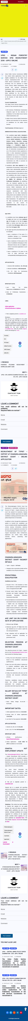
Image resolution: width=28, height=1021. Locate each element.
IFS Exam (6, 342)
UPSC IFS (6, 353)
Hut (1, 39)
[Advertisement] (14, 22)
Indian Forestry (7, 346)
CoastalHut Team (9, 328)
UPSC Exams (7, 349)
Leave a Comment (8, 843)
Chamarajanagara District (13, 754)
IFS (5, 339)
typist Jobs (6, 839)
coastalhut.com (22, 313)
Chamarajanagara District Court (19, 652)
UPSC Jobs (22, 39)
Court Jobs (6, 835)
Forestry (6, 335)
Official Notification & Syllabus (13, 308)
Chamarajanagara (8, 826)
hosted (18, 819)
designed (25, 328)
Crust (17, 330)
